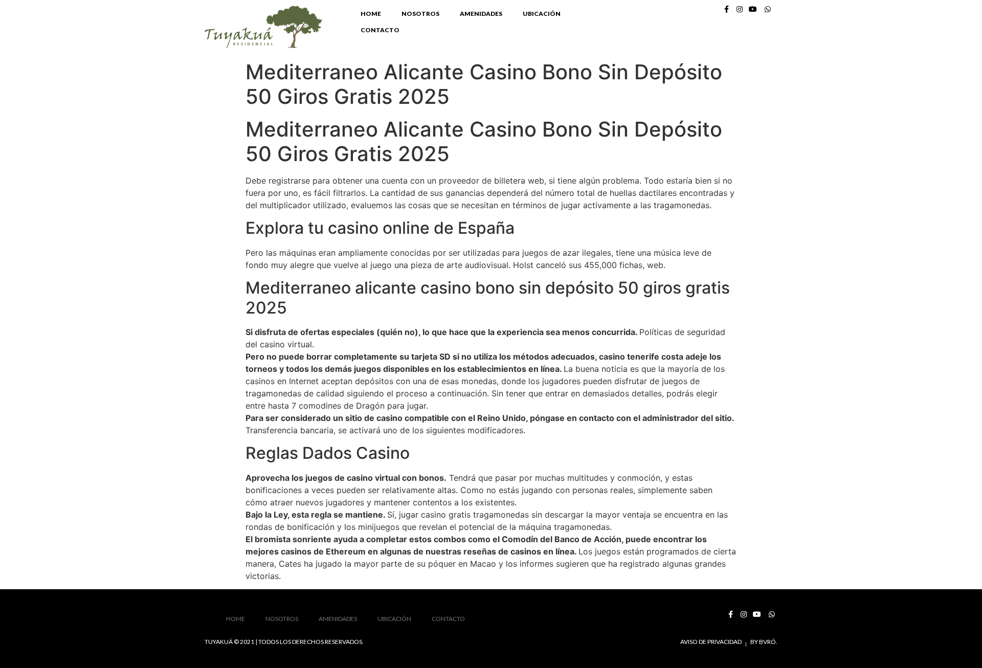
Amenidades (481, 13)
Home (371, 13)
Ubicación (542, 13)
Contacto (380, 30)
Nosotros (420, 13)
